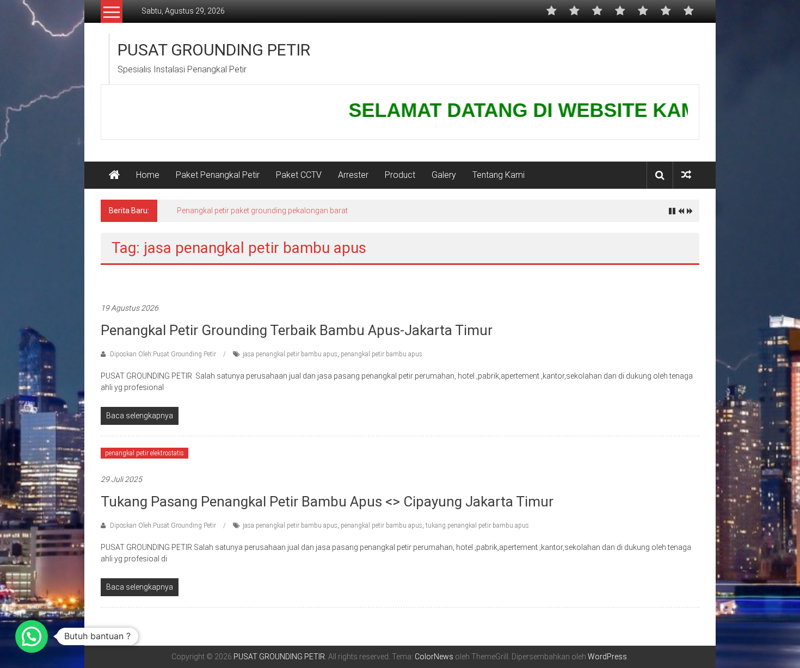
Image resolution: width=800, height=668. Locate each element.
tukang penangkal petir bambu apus (477, 525)
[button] (31, 636)
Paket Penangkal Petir (218, 175)
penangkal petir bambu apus (381, 354)
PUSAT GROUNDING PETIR (214, 49)
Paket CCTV (299, 175)
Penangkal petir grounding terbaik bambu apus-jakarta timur (297, 330)
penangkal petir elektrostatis (144, 453)
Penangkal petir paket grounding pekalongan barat (262, 210)
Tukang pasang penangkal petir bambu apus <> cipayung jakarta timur (327, 501)
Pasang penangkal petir (138, 282)
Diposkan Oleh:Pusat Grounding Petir (163, 354)
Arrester (353, 175)
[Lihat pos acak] (686, 175)
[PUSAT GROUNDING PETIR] (114, 175)
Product (400, 175)
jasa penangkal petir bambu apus (290, 354)
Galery (444, 175)
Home (147, 175)
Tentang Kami (498, 175)
